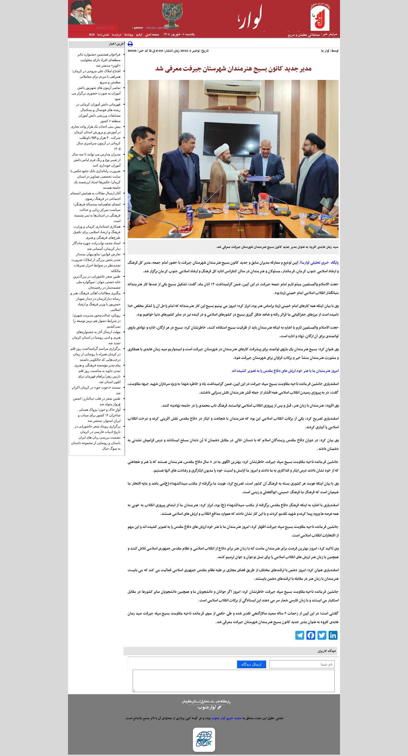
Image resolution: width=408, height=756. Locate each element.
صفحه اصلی (152, 34)
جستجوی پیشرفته (157, 27)
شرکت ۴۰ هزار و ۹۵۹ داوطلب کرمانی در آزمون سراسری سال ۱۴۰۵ (98, 143)
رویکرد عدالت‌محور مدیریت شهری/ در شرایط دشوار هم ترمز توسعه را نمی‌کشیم (96, 320)
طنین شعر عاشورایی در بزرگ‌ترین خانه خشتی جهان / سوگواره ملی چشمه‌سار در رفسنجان (96, 281)
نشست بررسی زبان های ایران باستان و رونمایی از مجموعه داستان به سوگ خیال (95, 442)
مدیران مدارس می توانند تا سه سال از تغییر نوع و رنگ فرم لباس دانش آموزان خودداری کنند (96, 159)
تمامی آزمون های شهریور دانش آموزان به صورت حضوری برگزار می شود (96, 93)
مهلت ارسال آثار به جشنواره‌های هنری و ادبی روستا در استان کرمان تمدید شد (96, 337)
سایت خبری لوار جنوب (226, 718)
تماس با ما (103, 34)
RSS (92, 34)
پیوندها (128, 34)
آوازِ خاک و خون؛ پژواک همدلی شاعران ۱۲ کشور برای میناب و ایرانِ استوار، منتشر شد (99, 415)
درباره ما (117, 34)
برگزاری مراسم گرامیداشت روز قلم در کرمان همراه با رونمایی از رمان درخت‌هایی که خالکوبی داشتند (95, 354)
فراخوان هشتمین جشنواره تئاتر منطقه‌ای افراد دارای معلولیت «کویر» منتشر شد (98, 59)
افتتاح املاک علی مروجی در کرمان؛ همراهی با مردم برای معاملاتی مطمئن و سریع (96, 76)
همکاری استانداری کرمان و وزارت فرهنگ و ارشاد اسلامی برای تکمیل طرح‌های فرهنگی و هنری (96, 232)
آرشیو (139, 34)
